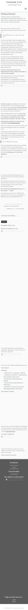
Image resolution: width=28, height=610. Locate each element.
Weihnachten (17, 22)
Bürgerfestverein (20, 18)
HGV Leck (7, 20)
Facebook (14, 599)
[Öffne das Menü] (25, 9)
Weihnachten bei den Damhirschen (10, 206)
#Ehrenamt (4, 16)
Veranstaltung (11, 22)
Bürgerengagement (12, 18)
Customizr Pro (21, 608)
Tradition (6, 22)
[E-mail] (3, 9)
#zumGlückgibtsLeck (5, 18)
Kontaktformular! (5, 367)
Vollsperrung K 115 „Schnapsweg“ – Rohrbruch (14, 372)
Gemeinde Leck (14, 2)
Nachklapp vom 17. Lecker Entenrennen (16, 208)
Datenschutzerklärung (10, 431)
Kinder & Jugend (17, 20)
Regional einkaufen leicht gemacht (8, 455)
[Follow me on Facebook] (4, 9)
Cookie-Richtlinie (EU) (14, 468)
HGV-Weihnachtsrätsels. (14, 123)
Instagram (14, 601)
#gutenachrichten (16, 16)
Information (11, 20)
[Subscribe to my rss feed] (1, 9)
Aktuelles (8, 16)
